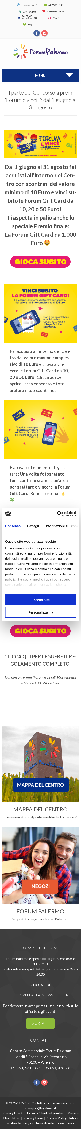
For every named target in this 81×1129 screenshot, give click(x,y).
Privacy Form (33, 1118)
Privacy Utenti (12, 1113)
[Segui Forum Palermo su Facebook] (37, 33)
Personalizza (38, 612)
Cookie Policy (57, 1118)
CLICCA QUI (17, 657)
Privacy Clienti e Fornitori (45, 1113)
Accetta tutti (40, 599)
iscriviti (40, 1023)
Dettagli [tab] (33, 526)
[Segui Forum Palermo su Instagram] (44, 33)
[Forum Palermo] (40, 59)
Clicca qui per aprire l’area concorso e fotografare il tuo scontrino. (38, 383)
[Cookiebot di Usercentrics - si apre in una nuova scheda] (57, 514)
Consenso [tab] (13, 526)
